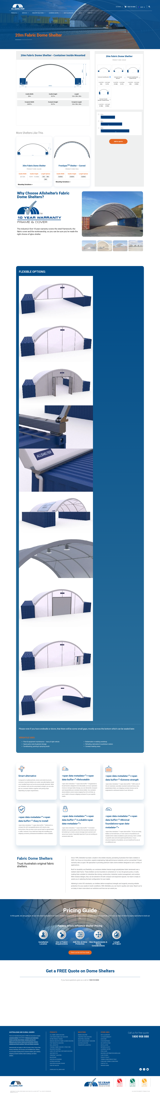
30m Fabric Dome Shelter (34, 166)
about (80, 13)
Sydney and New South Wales (16, 1040)
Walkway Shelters (55, 1049)
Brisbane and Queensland (32, 1037)
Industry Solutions (38, 13)
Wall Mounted (54, 1045)
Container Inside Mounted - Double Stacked (132, 77)
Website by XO (14, 1092)
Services (24, 13)
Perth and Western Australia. (31, 1044)
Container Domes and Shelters (59, 1037)
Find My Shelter (54, 1065)
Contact (90, 13)
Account (118, 6)
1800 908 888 (140, 1036)
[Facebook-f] (144, 1069)
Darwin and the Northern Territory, (29, 1042)
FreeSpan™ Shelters (55, 1055)
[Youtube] (147, 1069)
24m (101, 128)
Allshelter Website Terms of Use (141, 1091)
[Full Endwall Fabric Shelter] (112, 214)
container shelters (13, 1037)
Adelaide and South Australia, (16, 1044)
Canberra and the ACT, (30, 1040)
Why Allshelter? (69, 13)
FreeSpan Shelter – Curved (72, 166)
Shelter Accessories (56, 1059)
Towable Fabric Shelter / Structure (60, 1047)
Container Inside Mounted (103, 77)
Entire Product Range (56, 1039)
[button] (141, 7)
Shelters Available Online (57, 1063)
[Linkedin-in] (140, 1069)
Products (14, 13)
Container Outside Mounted (118, 77)
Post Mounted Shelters (57, 1043)
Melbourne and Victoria (15, 1042)
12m (101, 114)
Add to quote (118, 141)
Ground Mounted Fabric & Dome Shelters (61, 1041)
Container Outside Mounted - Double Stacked (103, 99)
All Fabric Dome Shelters (57, 1035)
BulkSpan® (53, 1057)
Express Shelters (55, 1061)
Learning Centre (54, 13)
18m (101, 121)
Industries (82, 1032)
